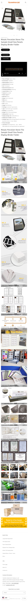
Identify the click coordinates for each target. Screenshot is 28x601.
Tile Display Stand (6, 541)
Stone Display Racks (7, 544)
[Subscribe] (23, 592)
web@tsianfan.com (10, 585)
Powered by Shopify (17, 598)
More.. (4, 556)
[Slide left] (11, 35)
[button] (1, 2)
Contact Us (5, 570)
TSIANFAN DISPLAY (12, 598)
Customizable (5, 49)
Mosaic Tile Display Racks (8, 550)
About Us (5, 567)
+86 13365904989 (14, 583)
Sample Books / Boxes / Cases (9, 553)
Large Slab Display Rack (8, 538)
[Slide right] (16, 35)
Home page (5, 564)
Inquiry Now (6, 58)
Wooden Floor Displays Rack (9, 547)
